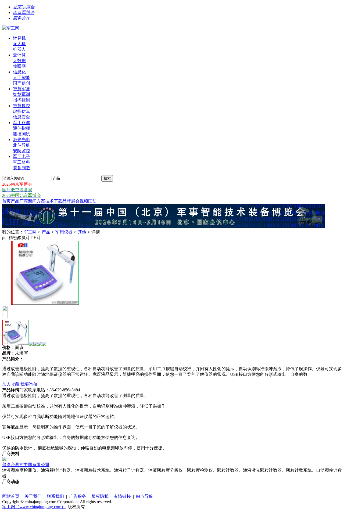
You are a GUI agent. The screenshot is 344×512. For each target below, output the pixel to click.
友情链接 (122, 496)
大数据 (19, 60)
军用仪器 (64, 232)
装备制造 (21, 167)
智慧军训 (21, 94)
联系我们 (55, 496)
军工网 (30, 232)
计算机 (19, 38)
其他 (82, 232)
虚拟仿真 (21, 111)
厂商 (23, 201)
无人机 (19, 43)
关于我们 (33, 496)
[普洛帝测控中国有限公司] (4, 459)
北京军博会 (23, 7)
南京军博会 (23, 12)
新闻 (32, 201)
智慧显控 (21, 105)
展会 (75, 201)
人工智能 (21, 77)
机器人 (19, 49)
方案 (41, 201)
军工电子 (21, 156)
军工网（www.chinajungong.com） (34, 506)
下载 (58, 201)
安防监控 (21, 151)
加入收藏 (10, 384)
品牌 (66, 201)
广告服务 (77, 496)
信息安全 (21, 117)
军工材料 (21, 162)
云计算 (19, 55)
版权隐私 (100, 496)
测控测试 (21, 134)
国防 (92, 201)
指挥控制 (21, 100)
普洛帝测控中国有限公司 (25, 464)
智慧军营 (21, 88)
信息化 (19, 72)
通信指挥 (21, 128)
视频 (84, 201)
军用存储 (21, 122)
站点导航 (144, 496)
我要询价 (29, 384)
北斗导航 (21, 145)
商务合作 (21, 18)
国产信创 (21, 83)
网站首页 (10, 496)
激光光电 (21, 139)
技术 (49, 201)
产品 (15, 201)
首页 (6, 201)
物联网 (19, 66)
